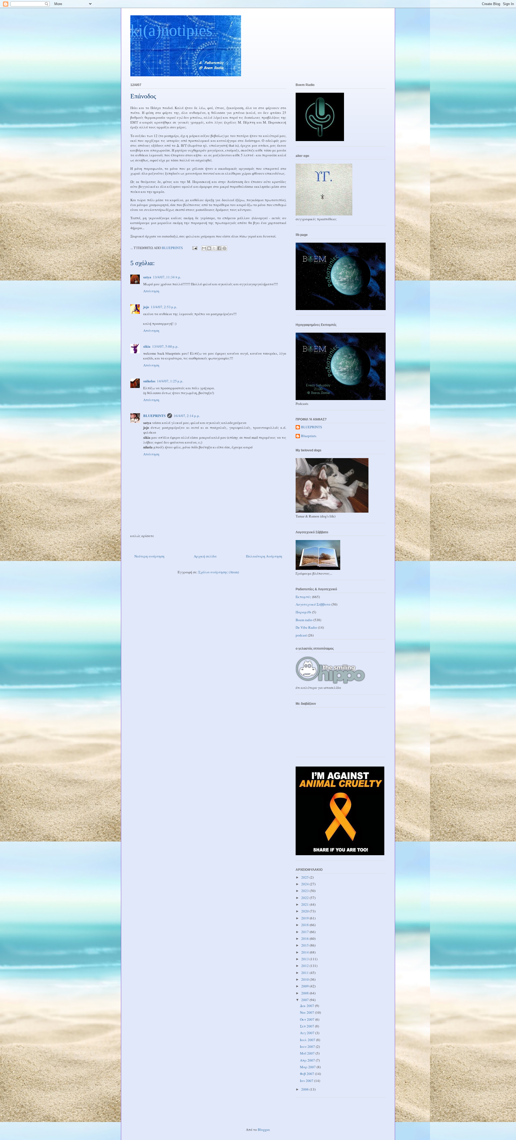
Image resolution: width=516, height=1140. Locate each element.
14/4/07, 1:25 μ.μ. (170, 381)
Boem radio (304, 619)
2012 (305, 965)
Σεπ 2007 (307, 1026)
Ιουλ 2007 (308, 1039)
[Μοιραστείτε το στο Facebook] (219, 248)
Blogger (263, 1129)
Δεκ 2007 (307, 1005)
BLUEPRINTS (154, 415)
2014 (305, 952)
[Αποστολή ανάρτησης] (194, 247)
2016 (305, 938)
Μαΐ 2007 (308, 1053)
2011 (305, 972)
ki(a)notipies (171, 30)
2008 (305, 993)
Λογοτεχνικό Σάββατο (313, 604)
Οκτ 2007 (307, 1019)
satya (147, 276)
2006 (305, 1089)
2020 (305, 911)
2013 (305, 958)
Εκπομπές (303, 596)
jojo (146, 306)
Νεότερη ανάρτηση (149, 556)
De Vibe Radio (306, 627)
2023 (305, 890)
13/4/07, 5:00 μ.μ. (165, 346)
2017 (305, 931)
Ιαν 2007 (307, 1080)
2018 (305, 924)
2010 (305, 979)
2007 (305, 999)
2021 (305, 904)
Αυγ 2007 (307, 1032)
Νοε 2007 (307, 1012)
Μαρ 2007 (308, 1067)
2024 (305, 884)
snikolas (149, 380)
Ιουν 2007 (308, 1046)
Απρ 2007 (308, 1060)
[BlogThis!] (209, 248)
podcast (301, 635)
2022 (305, 897)
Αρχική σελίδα (205, 556)
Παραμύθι (303, 612)
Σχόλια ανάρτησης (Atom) (218, 572)
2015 (305, 945)
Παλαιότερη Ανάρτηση (264, 556)
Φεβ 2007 (307, 1073)
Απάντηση (151, 291)
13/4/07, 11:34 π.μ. (167, 277)
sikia (146, 346)
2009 (305, 986)
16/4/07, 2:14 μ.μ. (187, 415)
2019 (305, 918)
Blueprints (308, 436)
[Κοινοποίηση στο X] (214, 248)
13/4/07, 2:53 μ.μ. (164, 306)
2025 (305, 877)
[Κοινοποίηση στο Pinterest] (224, 248)
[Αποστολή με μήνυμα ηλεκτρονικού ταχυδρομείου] (204, 248)
